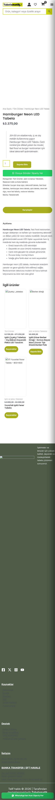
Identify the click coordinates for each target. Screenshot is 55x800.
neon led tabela (13, 191)
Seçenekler (11, 349)
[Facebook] (3, 670)
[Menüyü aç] (52, 4)
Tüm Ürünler (18, 109)
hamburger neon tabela (19, 188)
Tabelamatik (14, 195)
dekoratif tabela (31, 185)
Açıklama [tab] (7, 223)
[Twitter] (9, 670)
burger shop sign (17, 185)
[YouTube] (22, 670)
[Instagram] (16, 670)
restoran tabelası (27, 191)
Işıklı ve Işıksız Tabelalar (33, 179)
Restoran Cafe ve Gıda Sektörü (15, 182)
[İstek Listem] (35, 4)
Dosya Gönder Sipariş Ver (29, 173)
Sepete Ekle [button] (35, 351)
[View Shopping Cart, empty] (43, 4)
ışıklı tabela (34, 188)
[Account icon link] (29, 4)
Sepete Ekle (22, 164)
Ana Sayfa (7, 109)
